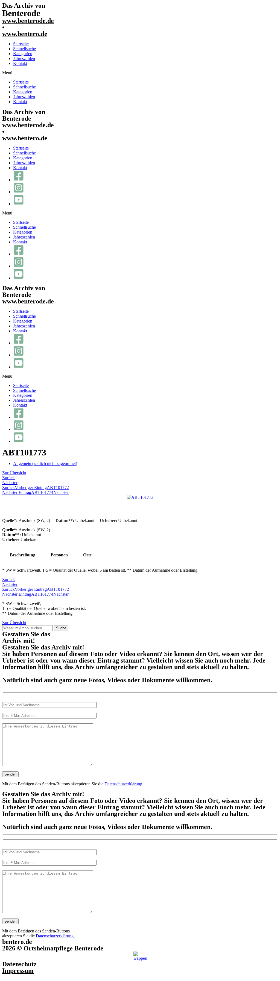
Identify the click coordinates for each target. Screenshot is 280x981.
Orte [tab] (87, 555)
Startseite (21, 43)
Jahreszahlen (24, 58)
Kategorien (22, 53)
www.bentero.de (24, 33)
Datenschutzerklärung (123, 784)
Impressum (18, 970)
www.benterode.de (28, 20)
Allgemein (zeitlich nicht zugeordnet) (45, 463)
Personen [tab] (59, 555)
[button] (140, 72)
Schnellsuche (24, 48)
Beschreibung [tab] (22, 555)
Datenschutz (19, 964)
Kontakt (20, 63)
